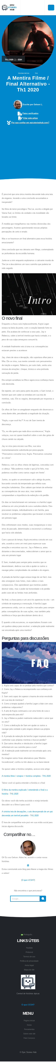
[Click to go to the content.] (28, 186)
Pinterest (29, 952)
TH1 (36, 73)
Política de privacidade (29, 961)
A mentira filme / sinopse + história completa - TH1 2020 (26, 776)
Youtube (29, 948)
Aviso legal (29, 965)
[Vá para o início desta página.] (28, 909)
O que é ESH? (28, 880)
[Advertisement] (28, 147)
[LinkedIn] (28, 865)
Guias (29, 1025)
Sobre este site (29, 1034)
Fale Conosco (29, 1038)
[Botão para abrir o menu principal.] (51, 7)
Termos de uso (29, 957)
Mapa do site (29, 970)
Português (27, 935)
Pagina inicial (24, 73)
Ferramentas (29, 1029)
